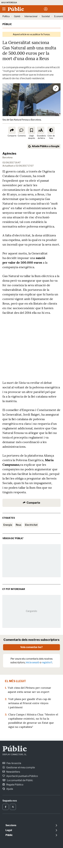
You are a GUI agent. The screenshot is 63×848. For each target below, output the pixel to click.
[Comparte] (12, 130)
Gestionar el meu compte (20, 767)
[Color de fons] (51, 130)
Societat (46, 16)
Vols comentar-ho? (31, 647)
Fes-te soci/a (13, 763)
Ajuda (9, 788)
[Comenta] (21, 130)
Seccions (11, 825)
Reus (18, 524)
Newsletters (13, 771)
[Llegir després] (31, 130)
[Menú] (4, 9)
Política (6, 16)
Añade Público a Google (45, 146)
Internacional (30, 16)
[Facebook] (5, 807)
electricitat (31, 524)
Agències (9, 153)
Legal (9, 830)
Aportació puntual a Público (22, 776)
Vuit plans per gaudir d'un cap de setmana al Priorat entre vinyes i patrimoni (29, 703)
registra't (47, 662)
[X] (13, 807)
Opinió (17, 16)
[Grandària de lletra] (40, 130)
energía (7, 524)
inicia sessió (32, 662)
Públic (7, 24)
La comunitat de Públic (19, 780)
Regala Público (14, 784)
